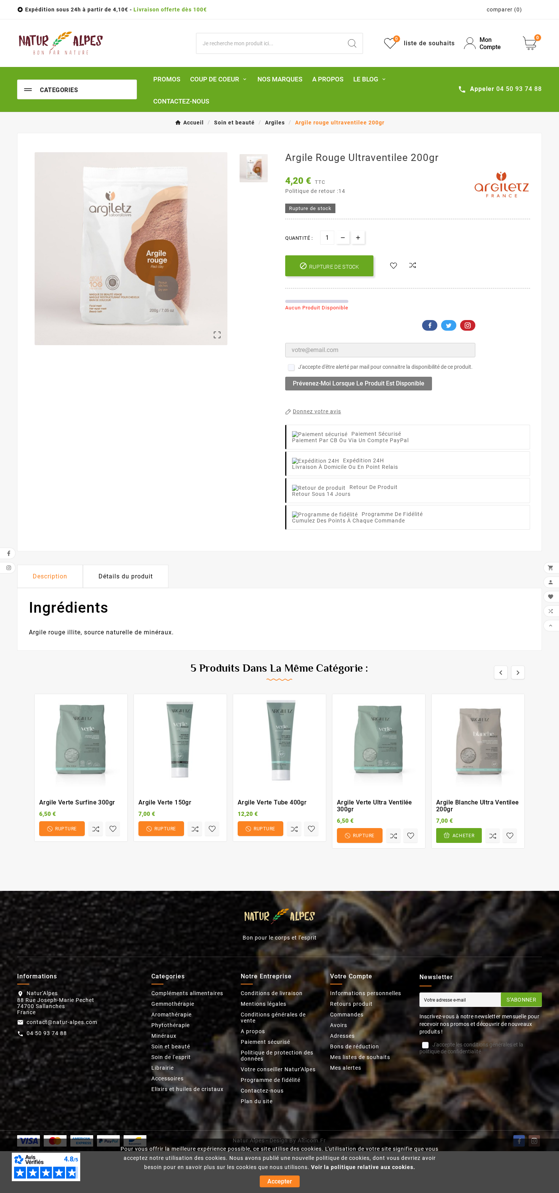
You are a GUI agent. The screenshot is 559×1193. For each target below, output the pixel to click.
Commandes (347, 1014)
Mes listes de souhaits (360, 1057)
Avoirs (338, 1025)
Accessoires (167, 1078)
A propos (253, 1031)
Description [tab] (50, 576)
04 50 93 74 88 (47, 1033)
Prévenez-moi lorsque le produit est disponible (358, 383)
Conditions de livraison (272, 993)
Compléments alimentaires (187, 993)
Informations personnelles (365, 993)
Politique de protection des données (277, 1056)
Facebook (429, 325)
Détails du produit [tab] (125, 576)
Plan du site (257, 1101)
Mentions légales (263, 1004)
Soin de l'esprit (171, 1057)
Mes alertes (345, 1068)
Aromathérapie (171, 1014)
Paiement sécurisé (265, 1042)
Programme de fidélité (270, 1080)
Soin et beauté (170, 1046)
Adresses (342, 1036)
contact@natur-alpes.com (62, 1022)
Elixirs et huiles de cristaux (187, 1089)
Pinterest (467, 325)
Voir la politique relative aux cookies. (363, 1167)
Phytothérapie (170, 1025)
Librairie (162, 1068)
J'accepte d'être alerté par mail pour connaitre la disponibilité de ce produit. (385, 367)
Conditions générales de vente (273, 1017)
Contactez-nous (262, 1091)
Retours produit (351, 1004)
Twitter (448, 325)
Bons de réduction (354, 1046)
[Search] (352, 43)
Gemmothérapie (172, 1004)
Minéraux (163, 1036)
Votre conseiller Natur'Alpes (278, 1069)
